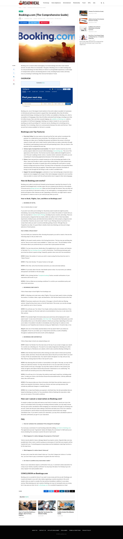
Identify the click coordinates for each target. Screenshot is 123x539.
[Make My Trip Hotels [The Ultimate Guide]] (47, 505)
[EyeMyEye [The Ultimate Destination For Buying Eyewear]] (83, 28)
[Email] (13, 83)
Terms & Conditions (75, 530)
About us (34, 530)
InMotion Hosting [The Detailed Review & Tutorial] (96, 20)
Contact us (42, 530)
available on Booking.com (59, 119)
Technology (46, 2)
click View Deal (47, 319)
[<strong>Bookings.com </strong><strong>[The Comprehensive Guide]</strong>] (47, 44)
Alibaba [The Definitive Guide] (96, 11)
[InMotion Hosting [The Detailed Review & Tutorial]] (83, 21)
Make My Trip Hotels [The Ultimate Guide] (45, 512)
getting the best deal (36, 188)
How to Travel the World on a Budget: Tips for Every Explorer (27, 513)
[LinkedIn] (13, 76)
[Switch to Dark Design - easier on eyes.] (103, 2)
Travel (84, 2)
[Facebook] (13, 69)
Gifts (89, 2)
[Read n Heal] (29, 3)
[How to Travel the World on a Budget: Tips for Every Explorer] (27, 505)
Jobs (94, 2)
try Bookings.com (43, 485)
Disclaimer (64, 530)
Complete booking (44, 275)
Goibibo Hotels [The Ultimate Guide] (65, 512)
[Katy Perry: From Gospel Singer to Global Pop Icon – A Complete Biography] (83, 37)
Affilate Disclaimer (53, 530)
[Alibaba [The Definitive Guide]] (83, 13)
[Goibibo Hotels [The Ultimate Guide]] (66, 505)
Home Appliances (56, 2)
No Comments (51, 18)
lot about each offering (38, 215)
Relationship (76, 2)
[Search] (101, 2)
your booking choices (36, 250)
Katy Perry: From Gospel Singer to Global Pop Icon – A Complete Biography (96, 37)
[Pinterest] (13, 80)
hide (43, 82)
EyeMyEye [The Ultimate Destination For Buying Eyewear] (94, 28)
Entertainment (67, 2)
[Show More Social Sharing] (51, 22)
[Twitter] (13, 73)
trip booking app (58, 151)
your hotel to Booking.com (63, 428)
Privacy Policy (86, 530)
